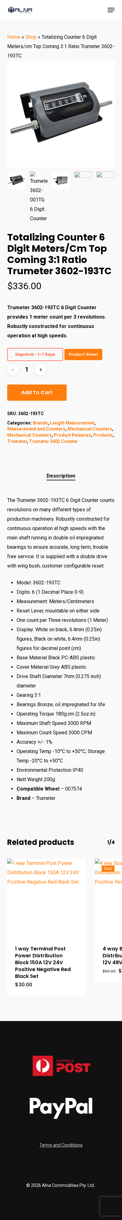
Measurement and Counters (36, 428)
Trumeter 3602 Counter (53, 441)
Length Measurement (72, 422)
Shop (31, 37)
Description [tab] (61, 476)
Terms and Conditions (61, 1145)
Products (103, 435)
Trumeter (17, 441)
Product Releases (72, 435)
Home (13, 37)
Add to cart (37, 392)
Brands (40, 422)
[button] (111, 10)
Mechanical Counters (90, 428)
